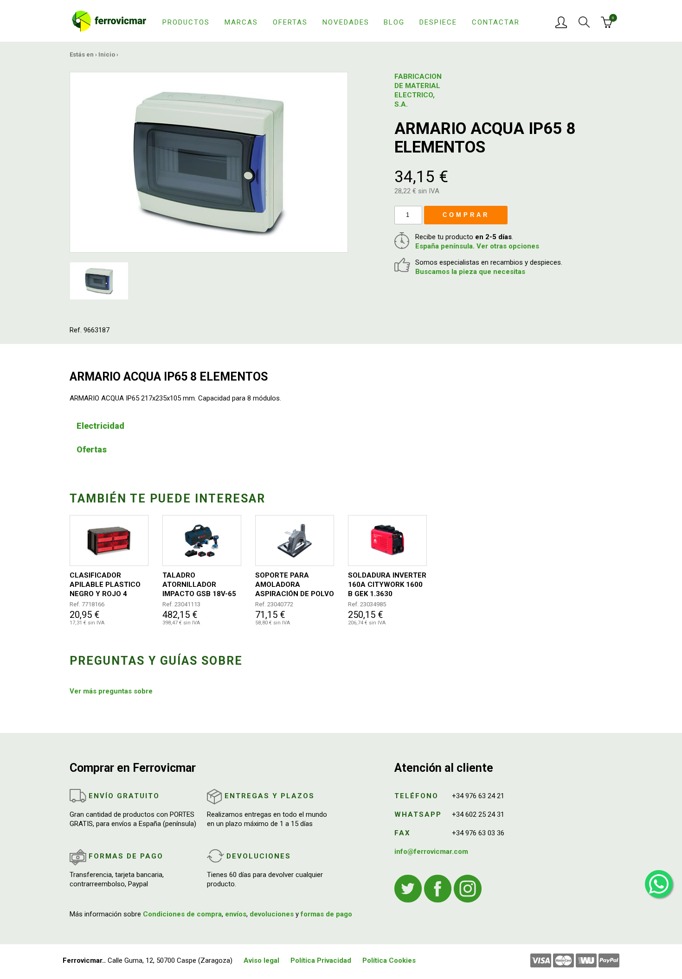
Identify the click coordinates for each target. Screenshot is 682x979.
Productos (186, 22)
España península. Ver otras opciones (477, 246)
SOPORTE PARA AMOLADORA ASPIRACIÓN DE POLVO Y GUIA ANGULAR (294, 584)
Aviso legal (261, 960)
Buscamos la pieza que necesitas (470, 271)
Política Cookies (389, 960)
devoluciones (272, 914)
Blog (394, 22)
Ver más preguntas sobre (111, 691)
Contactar (496, 22)
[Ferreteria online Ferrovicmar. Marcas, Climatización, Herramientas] (109, 20)
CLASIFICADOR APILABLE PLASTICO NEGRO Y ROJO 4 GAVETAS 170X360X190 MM (105, 584)
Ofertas (290, 22)
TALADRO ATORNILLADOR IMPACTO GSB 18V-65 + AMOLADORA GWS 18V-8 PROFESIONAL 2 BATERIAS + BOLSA (200, 584)
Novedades (345, 22)
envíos (235, 914)
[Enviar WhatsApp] (659, 884)
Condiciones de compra (182, 914)
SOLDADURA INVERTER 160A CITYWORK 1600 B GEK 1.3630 (387, 584)
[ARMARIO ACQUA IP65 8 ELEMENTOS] (209, 162)
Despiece (438, 22)
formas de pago (326, 914)
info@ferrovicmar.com (431, 851)
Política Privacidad (320, 960)
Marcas (241, 22)
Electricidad (100, 426)
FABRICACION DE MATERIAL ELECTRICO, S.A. (417, 90)
